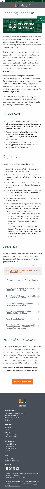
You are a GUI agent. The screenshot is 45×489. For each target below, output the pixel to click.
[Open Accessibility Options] (2, 1)
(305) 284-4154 (9, 420)
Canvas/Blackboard (11, 436)
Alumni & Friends (10, 444)
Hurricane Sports (10, 448)
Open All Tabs (37, 265)
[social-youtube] (14, 469)
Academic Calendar (11, 434)
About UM (8, 427)
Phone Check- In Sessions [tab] (15, 319)
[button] (40, 483)
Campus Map (9, 458)
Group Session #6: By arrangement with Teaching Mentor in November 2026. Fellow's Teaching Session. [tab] (20, 326)
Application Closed (22, 382)
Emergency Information (12, 475)
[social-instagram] (17, 469)
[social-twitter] (10, 468)
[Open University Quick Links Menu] (42, 1)
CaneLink (8, 432)
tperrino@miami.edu (31, 370)
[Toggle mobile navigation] (3, 5)
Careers (7, 450)
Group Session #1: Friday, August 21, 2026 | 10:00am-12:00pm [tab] (21, 271)
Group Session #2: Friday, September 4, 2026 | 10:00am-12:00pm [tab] (20, 289)
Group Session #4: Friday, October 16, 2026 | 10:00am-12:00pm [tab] (19, 304)
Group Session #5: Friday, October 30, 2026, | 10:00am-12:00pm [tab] (20, 312)
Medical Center (10, 446)
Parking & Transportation (13, 460)
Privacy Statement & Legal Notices (15, 477)
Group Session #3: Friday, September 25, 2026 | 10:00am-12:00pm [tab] (21, 297)
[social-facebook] (7, 469)
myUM (7, 430)
